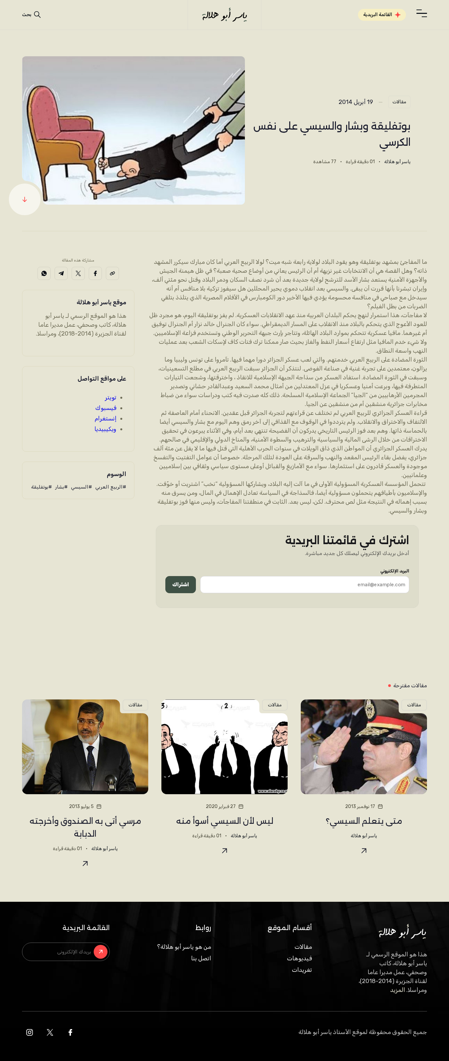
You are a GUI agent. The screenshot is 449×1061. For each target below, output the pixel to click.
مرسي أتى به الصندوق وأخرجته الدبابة (85, 827)
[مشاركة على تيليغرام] (61, 273)
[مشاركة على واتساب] (44, 273)
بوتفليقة (39, 487)
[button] (421, 13)
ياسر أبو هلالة (397, 161)
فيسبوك (105, 408)
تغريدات (302, 969)
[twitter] (50, 1032)
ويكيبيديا (105, 429)
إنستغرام (105, 418)
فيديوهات (299, 958)
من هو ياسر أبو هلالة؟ (184, 946)
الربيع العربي (109, 487)
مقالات (399, 102)
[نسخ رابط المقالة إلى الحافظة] (112, 273)
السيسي (79, 487)
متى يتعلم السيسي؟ (364, 821)
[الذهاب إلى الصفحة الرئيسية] (224, 15)
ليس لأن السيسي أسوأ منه (224, 821)
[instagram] (29, 1032)
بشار (59, 487)
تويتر (110, 397)
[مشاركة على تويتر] (78, 273)
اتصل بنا (201, 958)
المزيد (397, 990)
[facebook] (70, 1032)
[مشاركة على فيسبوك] (95, 273)
